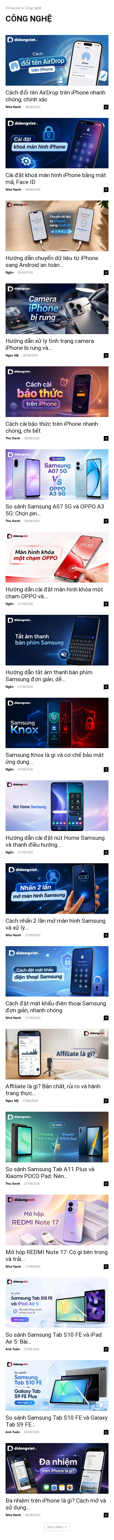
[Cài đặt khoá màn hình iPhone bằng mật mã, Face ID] (57, 143)
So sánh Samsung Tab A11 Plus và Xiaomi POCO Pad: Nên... (50, 1172)
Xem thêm (55, 1527)
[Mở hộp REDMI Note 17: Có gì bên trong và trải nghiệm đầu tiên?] (57, 1220)
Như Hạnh (13, 107)
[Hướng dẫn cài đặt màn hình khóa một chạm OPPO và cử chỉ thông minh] (57, 557)
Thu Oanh (13, 438)
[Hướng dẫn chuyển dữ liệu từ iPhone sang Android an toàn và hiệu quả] (57, 226)
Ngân (10, 272)
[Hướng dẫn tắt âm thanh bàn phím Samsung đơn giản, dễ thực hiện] (57, 640)
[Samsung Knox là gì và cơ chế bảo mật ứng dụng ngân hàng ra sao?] (57, 723)
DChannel (13, 8)
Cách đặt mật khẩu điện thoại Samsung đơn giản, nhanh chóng (56, 1007)
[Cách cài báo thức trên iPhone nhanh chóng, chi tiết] (57, 391)
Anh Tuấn (13, 1349)
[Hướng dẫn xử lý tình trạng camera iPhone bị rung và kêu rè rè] (57, 308)
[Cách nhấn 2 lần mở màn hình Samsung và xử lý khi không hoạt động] (57, 888)
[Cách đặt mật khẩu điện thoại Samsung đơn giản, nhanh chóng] (57, 971)
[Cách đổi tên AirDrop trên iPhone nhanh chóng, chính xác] (57, 60)
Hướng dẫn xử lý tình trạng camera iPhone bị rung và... (50, 344)
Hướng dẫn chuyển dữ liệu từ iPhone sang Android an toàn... (52, 261)
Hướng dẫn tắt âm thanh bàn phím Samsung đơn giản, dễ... (49, 676)
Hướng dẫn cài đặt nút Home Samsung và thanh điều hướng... (55, 841)
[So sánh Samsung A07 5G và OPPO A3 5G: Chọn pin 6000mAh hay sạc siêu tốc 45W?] (57, 474)
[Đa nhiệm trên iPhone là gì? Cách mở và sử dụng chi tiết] (57, 1468)
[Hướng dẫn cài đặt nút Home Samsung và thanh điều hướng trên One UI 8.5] (57, 805)
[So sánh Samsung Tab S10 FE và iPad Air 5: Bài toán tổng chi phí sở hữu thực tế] (57, 1303)
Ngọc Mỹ (12, 355)
